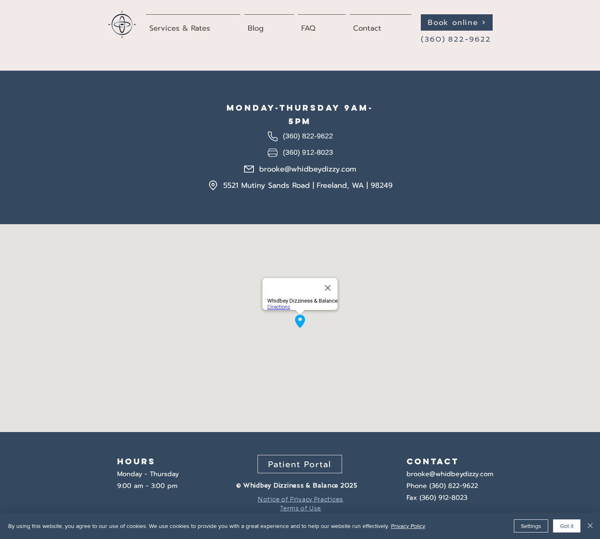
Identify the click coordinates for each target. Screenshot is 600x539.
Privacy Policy (408, 526)
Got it (566, 526)
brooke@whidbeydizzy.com (450, 474)
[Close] (590, 525)
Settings (531, 526)
